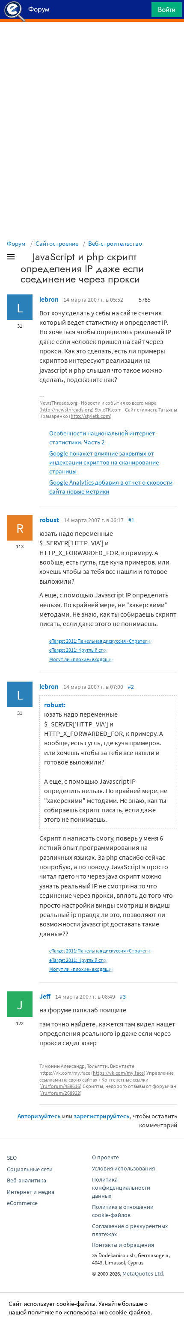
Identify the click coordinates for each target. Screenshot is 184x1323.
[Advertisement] (92, 43)
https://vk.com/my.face (118, 1073)
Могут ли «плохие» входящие (81, 659)
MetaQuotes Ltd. (143, 1273)
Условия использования (123, 1168)
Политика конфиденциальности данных (121, 1188)
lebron (49, 299)
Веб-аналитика (26, 1180)
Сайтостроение (57, 243)
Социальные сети (30, 1169)
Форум (16, 243)
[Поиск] (142, 12)
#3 (123, 996)
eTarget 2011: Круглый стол (79, 650)
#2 (131, 687)
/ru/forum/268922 (60, 1093)
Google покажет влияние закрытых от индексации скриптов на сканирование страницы (104, 462)
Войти (166, 9)
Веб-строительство (115, 243)
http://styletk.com (90, 416)
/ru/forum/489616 (60, 1086)
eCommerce (22, 1203)
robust (49, 519)
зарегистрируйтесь (102, 1116)
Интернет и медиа (30, 1192)
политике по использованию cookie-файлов (89, 1312)
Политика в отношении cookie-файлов (123, 1211)
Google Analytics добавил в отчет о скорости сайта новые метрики (110, 486)
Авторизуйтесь (39, 1116)
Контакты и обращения (123, 1245)
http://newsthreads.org (66, 409)
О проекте (105, 1157)
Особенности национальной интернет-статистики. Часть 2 (103, 437)
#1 (131, 520)
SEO (12, 1157)
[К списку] (24, 258)
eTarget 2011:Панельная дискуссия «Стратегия (101, 641)
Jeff (44, 996)
